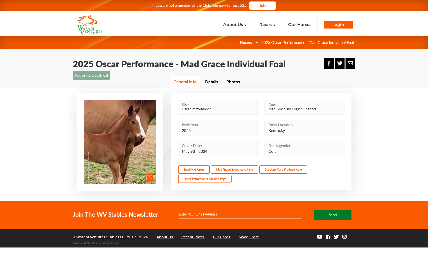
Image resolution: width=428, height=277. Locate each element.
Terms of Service (85, 243)
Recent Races (193, 237)
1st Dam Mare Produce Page (283, 169)
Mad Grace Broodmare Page (234, 169)
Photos (233, 81)
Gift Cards (221, 237)
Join (263, 5)
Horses (246, 42)
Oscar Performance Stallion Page (205, 179)
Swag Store (249, 237)
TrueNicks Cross (194, 169)
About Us (165, 237)
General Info (185, 81)
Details (211, 81)
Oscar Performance (196, 109)
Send (333, 215)
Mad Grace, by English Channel (292, 109)
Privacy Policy (108, 243)
